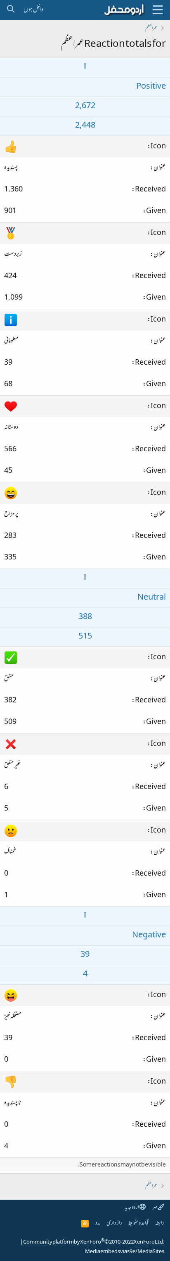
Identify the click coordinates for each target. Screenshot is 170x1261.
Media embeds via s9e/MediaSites (124, 1251)
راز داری (114, 1223)
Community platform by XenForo (93, 1242)
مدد (97, 1223)
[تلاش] (10, 10)
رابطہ (159, 1223)
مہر (155, 1207)
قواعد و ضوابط (138, 1223)
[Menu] (157, 10)
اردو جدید (132, 1207)
